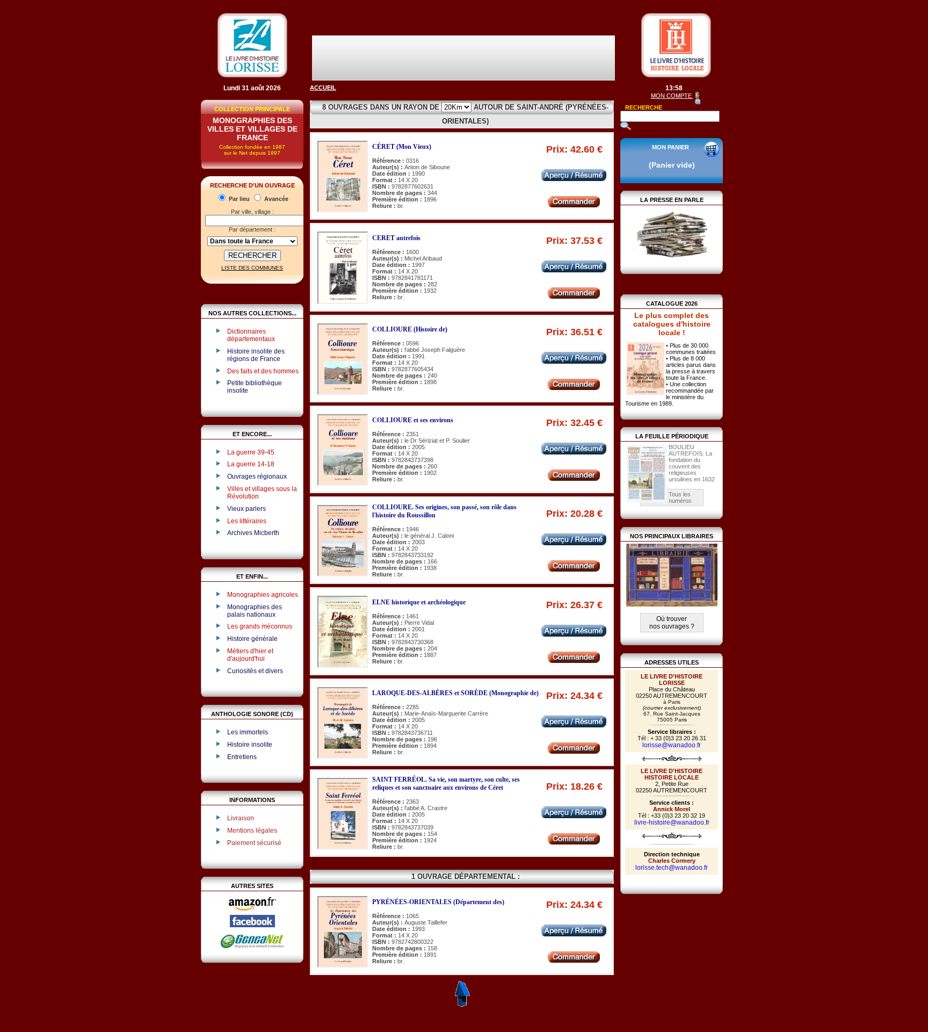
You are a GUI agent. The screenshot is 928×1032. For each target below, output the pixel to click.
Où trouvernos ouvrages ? (671, 622)
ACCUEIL (323, 87)
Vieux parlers (246, 509)
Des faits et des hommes (263, 371)
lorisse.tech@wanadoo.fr (671, 867)
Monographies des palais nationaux (254, 610)
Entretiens (242, 757)
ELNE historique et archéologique (419, 602)
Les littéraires (246, 521)
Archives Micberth (253, 533)
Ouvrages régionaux (257, 476)
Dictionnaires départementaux (251, 335)
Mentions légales (252, 830)
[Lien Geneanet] (252, 947)
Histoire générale (252, 639)
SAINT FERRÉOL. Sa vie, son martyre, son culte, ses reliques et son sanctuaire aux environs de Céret (446, 783)
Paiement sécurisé (254, 843)
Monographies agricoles (262, 594)
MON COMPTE (672, 95)
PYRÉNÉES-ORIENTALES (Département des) (438, 902)
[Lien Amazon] (252, 912)
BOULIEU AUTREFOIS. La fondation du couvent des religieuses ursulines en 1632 (692, 463)
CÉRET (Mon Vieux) (401, 146)
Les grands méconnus (259, 626)
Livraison (240, 818)
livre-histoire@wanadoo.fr (671, 822)
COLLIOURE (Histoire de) (409, 329)
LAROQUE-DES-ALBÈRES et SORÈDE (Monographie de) (455, 693)
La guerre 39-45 (250, 452)
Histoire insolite (249, 744)
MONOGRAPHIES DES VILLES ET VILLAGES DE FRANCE (252, 129)
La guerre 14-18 (250, 464)
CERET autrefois (396, 238)
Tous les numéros (680, 497)
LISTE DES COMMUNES (252, 268)
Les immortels (247, 732)
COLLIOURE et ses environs (412, 420)
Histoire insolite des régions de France (256, 355)
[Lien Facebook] (252, 925)
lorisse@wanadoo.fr (671, 745)
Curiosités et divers (255, 671)
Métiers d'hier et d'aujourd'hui (250, 654)
